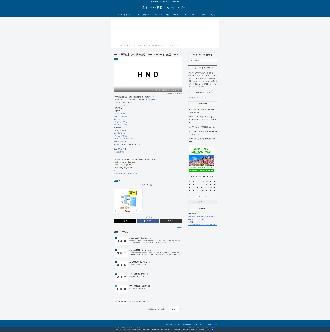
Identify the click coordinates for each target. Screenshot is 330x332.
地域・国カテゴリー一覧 (172, 324)
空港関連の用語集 (186, 324)
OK (212, 329)
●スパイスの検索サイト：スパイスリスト (202, 225)
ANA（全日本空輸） (121, 116)
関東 (117, 180)
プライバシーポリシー (199, 324)
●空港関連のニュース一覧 (197, 98)
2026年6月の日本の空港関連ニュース (202, 127)
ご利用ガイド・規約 (212, 324)
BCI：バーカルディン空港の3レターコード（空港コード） (203, 133)
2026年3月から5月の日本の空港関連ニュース (202, 140)
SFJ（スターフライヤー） (123, 122)
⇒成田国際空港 (119, 152)
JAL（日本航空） (120, 114)
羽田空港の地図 (150, 100)
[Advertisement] (165, 32)
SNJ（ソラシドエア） (121, 125)
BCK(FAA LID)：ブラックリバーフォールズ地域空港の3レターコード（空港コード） (202, 119)
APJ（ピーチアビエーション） (124, 139)
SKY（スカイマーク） (121, 119)
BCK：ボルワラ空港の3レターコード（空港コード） (201, 111)
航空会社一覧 (118, 144)
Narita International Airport (128, 173)
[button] (171, 221)
